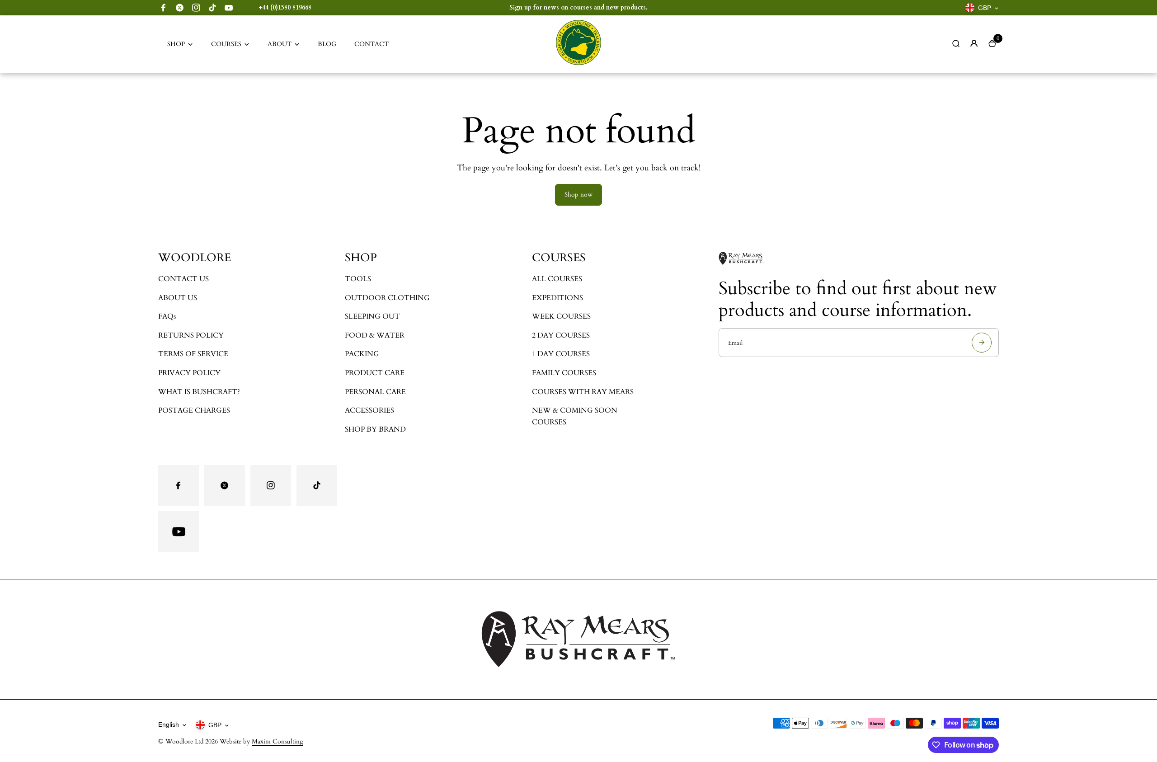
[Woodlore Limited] (578, 63)
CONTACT (371, 44)
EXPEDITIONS (557, 298)
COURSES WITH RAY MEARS (583, 392)
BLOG (327, 44)
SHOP (176, 44)
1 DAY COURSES (561, 354)
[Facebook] (163, 7)
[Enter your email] (982, 343)
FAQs (167, 316)
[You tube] (228, 7)
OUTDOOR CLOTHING (387, 298)
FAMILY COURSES (564, 373)
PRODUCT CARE (374, 373)
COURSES (226, 44)
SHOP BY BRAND (375, 429)
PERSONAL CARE (375, 392)
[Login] (974, 43)
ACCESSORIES (369, 410)
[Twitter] (179, 7)
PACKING (362, 354)
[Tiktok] (212, 7)
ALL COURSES (557, 279)
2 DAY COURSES (561, 335)
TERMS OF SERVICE (193, 354)
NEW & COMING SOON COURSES (574, 416)
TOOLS (358, 279)
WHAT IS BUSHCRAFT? (199, 392)
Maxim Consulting (277, 741)
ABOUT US (177, 298)
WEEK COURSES (561, 316)
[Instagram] (196, 7)
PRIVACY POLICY (189, 373)
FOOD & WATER (374, 335)
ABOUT (280, 44)
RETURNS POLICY (191, 335)
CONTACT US (183, 279)
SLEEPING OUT (372, 316)
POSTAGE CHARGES (194, 410)
